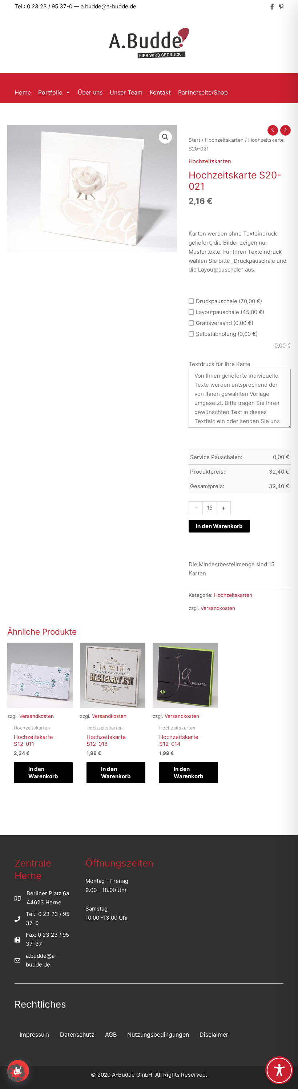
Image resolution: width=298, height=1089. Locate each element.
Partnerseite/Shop (203, 92)
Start (194, 140)
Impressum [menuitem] (34, 1034)
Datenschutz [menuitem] (77, 1034)
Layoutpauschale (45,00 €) (230, 312)
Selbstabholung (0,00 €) (227, 333)
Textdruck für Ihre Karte (219, 364)
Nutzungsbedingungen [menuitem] (158, 1034)
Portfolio (50, 92)
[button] (242, 92)
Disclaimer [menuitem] (214, 1034)
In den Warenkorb (219, 526)
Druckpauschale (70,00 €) (229, 301)
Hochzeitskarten (224, 140)
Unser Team (126, 92)
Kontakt (160, 92)
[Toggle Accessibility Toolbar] (279, 1070)
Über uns (90, 92)
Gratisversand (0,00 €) (224, 323)
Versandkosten (218, 608)
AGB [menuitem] (111, 1034)
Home (23, 92)
